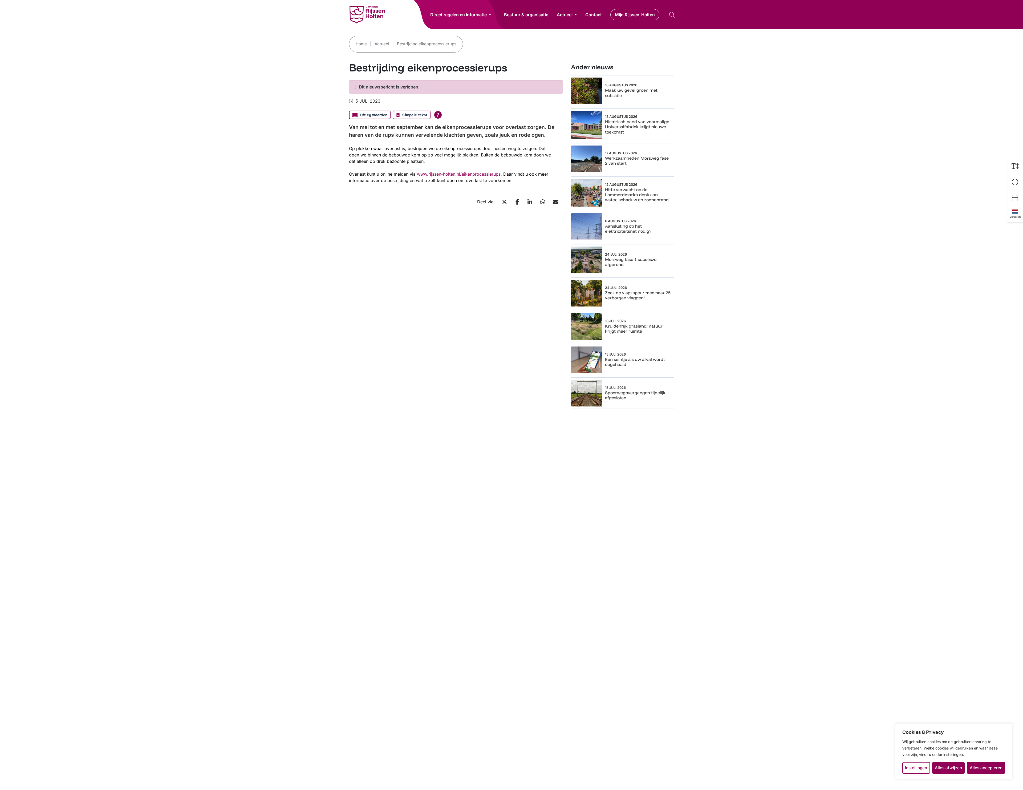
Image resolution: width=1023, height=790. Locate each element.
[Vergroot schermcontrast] (1015, 182)
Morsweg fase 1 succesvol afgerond (631, 262)
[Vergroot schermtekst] (1015, 166)
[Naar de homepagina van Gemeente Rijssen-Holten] (367, 14)
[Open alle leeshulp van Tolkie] (438, 115)
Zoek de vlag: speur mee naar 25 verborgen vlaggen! (638, 295)
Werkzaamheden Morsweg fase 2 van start (637, 160)
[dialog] (953, 751)
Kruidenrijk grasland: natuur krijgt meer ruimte (634, 328)
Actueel (565, 14)
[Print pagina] (1015, 198)
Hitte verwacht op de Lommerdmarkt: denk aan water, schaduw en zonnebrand (637, 194)
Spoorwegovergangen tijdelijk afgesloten (635, 395)
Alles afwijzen (948, 767)
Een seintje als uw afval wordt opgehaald (635, 362)
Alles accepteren (986, 767)
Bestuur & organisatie (526, 14)
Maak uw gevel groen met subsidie (631, 92)
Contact (593, 14)
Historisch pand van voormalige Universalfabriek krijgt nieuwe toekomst (637, 126)
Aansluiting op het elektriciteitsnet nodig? (628, 228)
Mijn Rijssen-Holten (635, 14)
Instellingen (916, 767)
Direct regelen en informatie (458, 14)
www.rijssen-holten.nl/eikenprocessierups (459, 174)
